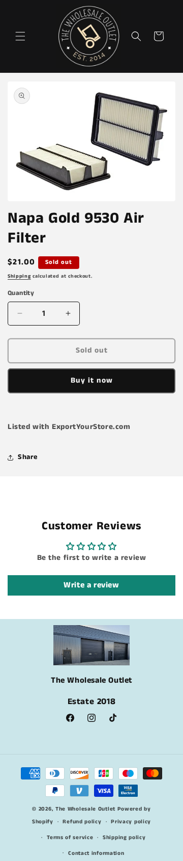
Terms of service (70, 837)
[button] (20, 36)
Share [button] (28, 457)
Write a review (91, 585)
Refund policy (82, 822)
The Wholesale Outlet (85, 809)
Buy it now (92, 380)
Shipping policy (124, 837)
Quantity (21, 293)
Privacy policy (131, 822)
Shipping (19, 276)
